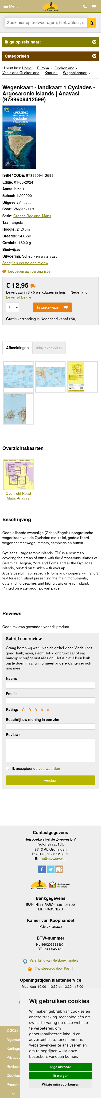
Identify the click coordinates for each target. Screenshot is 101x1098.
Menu (13, 5)
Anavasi (25, 202)
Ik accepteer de (36, 768)
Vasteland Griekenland (20, 72)
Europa (43, 67)
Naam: (11, 678)
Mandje (93, 6)
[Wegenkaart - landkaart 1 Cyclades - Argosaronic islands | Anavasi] (19, 136)
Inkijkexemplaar (49, 347)
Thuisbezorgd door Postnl (54, 968)
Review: (13, 734)
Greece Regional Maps (32, 215)
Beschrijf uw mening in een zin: (32, 719)
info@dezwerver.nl (52, 858)
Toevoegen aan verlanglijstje (28, 271)
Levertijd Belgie (18, 296)
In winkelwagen (48, 307)
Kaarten (51, 72)
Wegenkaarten (75, 72)
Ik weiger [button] (60, 1076)
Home (27, 67)
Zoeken (91, 23)
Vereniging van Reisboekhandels (54, 960)
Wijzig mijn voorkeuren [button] (60, 1084)
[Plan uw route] (59, 869)
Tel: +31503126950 (85, 6)
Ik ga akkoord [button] (60, 1067)
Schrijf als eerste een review (25, 262)
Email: (11, 693)
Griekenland (64, 67)
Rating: (12, 709)
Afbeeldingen (17, 347)
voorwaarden (49, 768)
